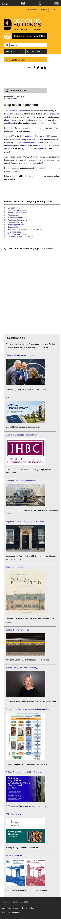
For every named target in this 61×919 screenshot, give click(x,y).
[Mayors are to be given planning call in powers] (25, 551)
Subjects (14, 52)
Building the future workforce (17, 630)
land (6, 131)
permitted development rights (45, 123)
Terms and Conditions (11, 912)
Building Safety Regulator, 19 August (21, 668)
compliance (9, 146)
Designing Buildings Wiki (38, 201)
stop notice (10, 111)
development (28, 117)
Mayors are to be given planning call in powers (25, 522)
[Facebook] (34, 67)
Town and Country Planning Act (20, 237)
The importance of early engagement (21, 480)
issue (56, 168)
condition (8, 123)
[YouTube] (45, 67)
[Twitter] (37, 67)
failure (39, 120)
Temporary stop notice (17, 234)
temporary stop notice (13, 171)
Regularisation (13, 227)
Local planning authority (17, 210)
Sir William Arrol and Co (15, 855)
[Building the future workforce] (25, 655)
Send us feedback (45, 249)
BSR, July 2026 (12, 814)
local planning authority (13, 114)
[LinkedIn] (41, 67)
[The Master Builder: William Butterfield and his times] (25, 614)
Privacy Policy (28, 908)
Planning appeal (14, 215)
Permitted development (17, 213)
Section (7, 136)
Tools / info (35, 52)
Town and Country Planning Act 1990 (35, 136)
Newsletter (32, 10)
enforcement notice (28, 111)
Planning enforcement (16, 217)
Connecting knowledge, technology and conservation (27, 709)
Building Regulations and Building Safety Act (24, 772)
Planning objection (15, 222)
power (15, 163)
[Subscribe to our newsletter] (25, 39)
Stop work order (14, 232)
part (50, 128)
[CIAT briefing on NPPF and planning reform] (25, 422)
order (12, 128)
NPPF (8, 397)
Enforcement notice (16, 208)
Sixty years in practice (15, 567)
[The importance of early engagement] (25, 506)
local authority (44, 168)
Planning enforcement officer (19, 220)
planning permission (12, 120)
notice (21, 131)
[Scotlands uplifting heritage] (25, 885)
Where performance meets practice (20, 355)
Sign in (52, 10)
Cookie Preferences (10, 908)
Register (43, 10)
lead (39, 176)
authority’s (8, 163)
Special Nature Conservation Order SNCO (25, 229)
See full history (10, 99)
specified (23, 146)
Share (10, 249)
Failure (7, 176)
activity (31, 128)
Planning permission (16, 225)
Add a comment (25, 249)
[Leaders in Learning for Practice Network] (25, 464)
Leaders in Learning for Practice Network (22, 435)
